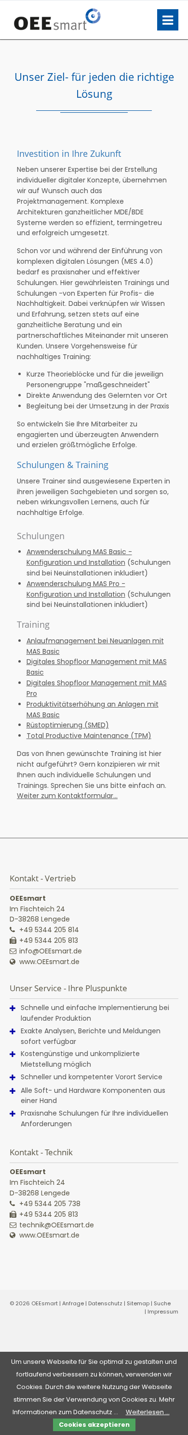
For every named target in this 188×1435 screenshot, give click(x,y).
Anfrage (73, 1303)
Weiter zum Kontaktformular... (67, 796)
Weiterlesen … (148, 1412)
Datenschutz (105, 1303)
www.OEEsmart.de (49, 962)
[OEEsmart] (56, 19)
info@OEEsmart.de (50, 951)
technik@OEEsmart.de (56, 1225)
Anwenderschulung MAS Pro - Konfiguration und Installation (76, 589)
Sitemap (138, 1303)
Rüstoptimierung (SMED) (68, 725)
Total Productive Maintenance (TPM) (89, 735)
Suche (162, 1303)
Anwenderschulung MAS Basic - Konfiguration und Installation (79, 557)
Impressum (163, 1311)
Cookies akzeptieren (94, 1424)
